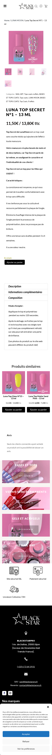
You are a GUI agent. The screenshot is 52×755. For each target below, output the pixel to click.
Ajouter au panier (15, 262)
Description (14, 286)
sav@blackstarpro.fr (28, 681)
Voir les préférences (26, 749)
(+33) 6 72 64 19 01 (26, 666)
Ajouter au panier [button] (13, 409)
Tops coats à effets (31, 94)
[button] (48, 707)
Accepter (26, 734)
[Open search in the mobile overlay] (36, 6)
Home (6, 20)
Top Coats (23, 101)
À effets (31, 101)
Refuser (26, 741)
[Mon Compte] (40, 6)
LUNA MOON (17, 20)
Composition (15, 297)
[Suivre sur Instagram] (10, 693)
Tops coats (24, 98)
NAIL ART (19, 94)
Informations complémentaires (25, 292)
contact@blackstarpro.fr (30, 685)
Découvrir (26, 476)
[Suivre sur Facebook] (4, 693)
